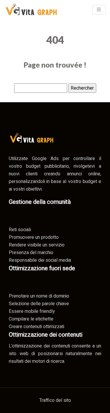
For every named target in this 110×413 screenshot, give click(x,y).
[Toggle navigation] (99, 9)
